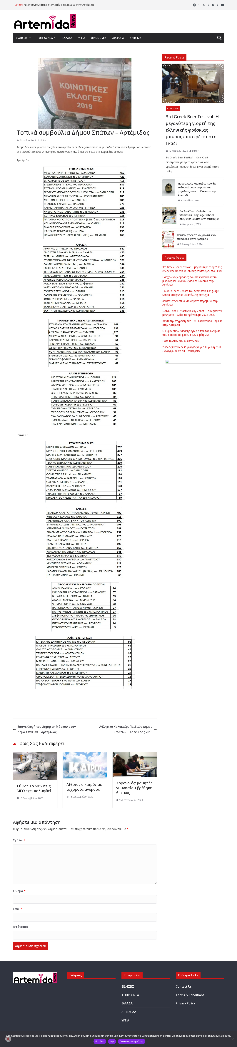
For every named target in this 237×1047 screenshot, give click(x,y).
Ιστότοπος (20, 927)
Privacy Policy (185, 1003)
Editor (44, 140)
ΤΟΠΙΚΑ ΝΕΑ (45, 38)
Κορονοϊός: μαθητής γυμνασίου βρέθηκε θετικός (134, 787)
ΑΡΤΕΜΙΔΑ (128, 1012)
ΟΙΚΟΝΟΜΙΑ (98, 38)
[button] (29, 38)
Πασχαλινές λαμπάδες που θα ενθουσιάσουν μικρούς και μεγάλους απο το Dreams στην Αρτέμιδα (197, 189)
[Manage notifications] (8, 1039)
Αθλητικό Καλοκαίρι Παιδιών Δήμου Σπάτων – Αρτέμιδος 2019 (125, 729)
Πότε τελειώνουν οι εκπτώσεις (180, 341)
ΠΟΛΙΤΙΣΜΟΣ (173, 108)
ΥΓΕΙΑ (81, 38)
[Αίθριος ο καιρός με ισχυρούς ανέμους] (85, 755)
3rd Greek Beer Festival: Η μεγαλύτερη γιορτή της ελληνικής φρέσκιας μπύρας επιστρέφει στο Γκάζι (192, 129)
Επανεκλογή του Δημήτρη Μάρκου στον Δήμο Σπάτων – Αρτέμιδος (46, 729)
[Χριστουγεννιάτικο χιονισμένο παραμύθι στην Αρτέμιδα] (168, 240)
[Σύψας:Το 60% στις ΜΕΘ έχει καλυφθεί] (35, 755)
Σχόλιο (19, 840)
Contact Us (184, 986)
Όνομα (19, 891)
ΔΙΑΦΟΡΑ (118, 38)
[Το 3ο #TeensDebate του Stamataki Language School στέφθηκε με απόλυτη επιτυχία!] (169, 218)
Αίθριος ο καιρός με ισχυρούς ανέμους (84, 787)
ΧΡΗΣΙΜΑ (135, 38)
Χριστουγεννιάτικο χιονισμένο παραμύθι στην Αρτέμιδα (59, 4)
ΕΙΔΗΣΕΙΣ (21, 38)
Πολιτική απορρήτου (132, 1041)
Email (18, 909)
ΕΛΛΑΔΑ (67, 38)
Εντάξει (99, 1041)
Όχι (112, 1041)
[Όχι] (232, 1039)
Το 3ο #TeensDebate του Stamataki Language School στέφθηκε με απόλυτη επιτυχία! (199, 215)
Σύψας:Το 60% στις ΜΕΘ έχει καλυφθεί (34, 788)
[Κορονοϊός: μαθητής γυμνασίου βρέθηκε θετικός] (135, 755)
